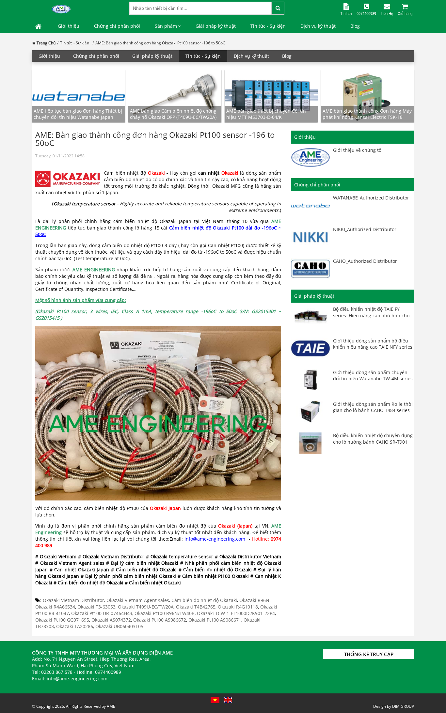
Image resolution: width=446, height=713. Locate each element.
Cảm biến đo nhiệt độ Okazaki (204, 600)
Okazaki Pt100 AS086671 (214, 620)
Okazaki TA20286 (74, 626)
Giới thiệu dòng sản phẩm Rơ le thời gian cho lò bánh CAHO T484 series (373, 407)
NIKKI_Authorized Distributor (364, 229)
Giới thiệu (68, 26)
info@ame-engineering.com (214, 539)
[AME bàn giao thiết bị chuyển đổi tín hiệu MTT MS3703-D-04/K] (271, 96)
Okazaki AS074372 (111, 620)
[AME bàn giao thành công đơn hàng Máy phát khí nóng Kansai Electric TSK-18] (367, 96)
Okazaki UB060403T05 (119, 626)
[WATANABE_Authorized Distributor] (310, 205)
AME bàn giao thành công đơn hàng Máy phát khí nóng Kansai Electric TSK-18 (367, 114)
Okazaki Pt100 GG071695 (62, 620)
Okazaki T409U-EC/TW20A (146, 607)
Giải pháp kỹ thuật (216, 26)
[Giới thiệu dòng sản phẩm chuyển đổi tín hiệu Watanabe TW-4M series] (310, 380)
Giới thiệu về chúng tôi (358, 150)
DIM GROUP (403, 706)
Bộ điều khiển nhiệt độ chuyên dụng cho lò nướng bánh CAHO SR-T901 (373, 438)
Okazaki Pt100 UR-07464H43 (101, 613)
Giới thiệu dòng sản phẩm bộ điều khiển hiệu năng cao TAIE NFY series (372, 344)
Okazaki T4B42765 (195, 607)
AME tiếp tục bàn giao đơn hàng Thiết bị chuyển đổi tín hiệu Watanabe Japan (78, 114)
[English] (228, 700)
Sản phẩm (166, 26)
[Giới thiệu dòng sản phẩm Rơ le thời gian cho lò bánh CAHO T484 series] (310, 412)
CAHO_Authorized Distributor (365, 261)
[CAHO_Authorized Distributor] (310, 269)
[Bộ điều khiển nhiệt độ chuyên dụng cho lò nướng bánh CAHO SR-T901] (310, 443)
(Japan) (244, 526)
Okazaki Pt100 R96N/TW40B (165, 613)
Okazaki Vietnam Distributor (73, 600)
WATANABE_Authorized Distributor (371, 198)
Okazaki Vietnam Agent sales (137, 600)
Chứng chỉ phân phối (117, 26)
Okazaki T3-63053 (96, 607)
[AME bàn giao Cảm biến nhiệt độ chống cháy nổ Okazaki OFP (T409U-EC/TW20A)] (174, 96)
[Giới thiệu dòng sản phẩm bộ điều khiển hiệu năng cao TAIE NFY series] (310, 348)
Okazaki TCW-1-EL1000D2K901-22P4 (236, 613)
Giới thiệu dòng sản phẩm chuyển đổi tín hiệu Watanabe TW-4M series (373, 375)
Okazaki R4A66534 (55, 607)
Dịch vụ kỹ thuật (318, 26)
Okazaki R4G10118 (238, 607)
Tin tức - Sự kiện (268, 26)
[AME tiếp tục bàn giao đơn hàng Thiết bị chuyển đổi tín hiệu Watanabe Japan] (78, 96)
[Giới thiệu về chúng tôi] (310, 158)
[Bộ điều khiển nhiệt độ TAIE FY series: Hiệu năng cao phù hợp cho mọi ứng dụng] (310, 317)
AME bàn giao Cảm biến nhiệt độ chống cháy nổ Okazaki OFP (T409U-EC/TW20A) (173, 114)
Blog (355, 26)
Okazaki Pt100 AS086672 (159, 620)
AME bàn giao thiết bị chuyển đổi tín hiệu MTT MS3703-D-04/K (266, 114)
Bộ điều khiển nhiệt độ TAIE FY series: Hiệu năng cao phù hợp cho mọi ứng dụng (371, 315)
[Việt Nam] (215, 700)
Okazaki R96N (254, 600)
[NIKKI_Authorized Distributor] (310, 237)
